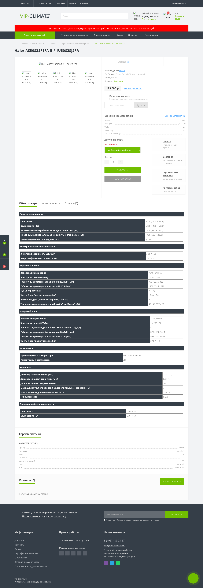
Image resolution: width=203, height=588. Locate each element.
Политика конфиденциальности (31, 566)
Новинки (132, 35)
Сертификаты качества (170, 174)
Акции (120, 35)
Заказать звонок (149, 19)
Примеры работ (171, 187)
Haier (53, 43)
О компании (21, 557)
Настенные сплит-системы (33, 43)
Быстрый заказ (123, 178)
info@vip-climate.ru (114, 545)
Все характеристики (175, 115)
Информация (151, 35)
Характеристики (51, 203)
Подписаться (176, 514)
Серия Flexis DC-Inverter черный (75, 43)
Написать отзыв (172, 481)
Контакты (84, 3)
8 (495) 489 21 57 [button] (114, 540)
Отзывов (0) (71, 203)
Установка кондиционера (75, 35)
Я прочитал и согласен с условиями (132, 520)
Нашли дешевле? (133, 88)
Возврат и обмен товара (127, 520)
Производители (101, 35)
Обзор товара (28, 203)
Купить (141, 105)
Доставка (61, 3)
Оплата (72, 3)
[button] (24, 3)
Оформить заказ (179, 17)
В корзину (122, 170)
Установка (110, 144)
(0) (128, 61)
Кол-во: (108, 157)
